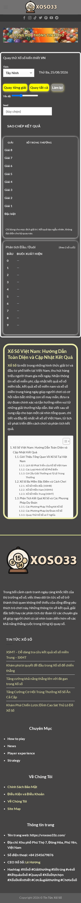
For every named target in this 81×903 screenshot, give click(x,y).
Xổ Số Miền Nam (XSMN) (39, 489)
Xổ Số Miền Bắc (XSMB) (39, 485)
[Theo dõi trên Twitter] (40, 18)
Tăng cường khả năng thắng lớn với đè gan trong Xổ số (37, 681)
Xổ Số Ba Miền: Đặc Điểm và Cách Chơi (43, 481)
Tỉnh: (6, 66)
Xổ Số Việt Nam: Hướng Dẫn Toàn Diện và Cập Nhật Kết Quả (40, 450)
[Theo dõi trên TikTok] (35, 18)
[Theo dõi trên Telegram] (56, 18)
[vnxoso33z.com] (40, 7)
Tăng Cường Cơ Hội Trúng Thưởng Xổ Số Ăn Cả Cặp (38, 694)
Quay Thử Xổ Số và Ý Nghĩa (40, 514)
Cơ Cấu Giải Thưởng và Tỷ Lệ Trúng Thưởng (45, 475)
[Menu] (5, 7)
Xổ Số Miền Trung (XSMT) (40, 493)
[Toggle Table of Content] (64, 441)
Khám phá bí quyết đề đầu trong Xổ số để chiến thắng (40, 667)
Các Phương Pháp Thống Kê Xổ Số (44, 506)
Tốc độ (7, 96)
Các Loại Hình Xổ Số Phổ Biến (42, 469)
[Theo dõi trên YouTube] (51, 18)
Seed (5, 105)
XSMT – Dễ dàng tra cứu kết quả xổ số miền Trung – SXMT (37, 654)
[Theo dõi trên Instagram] (29, 18)
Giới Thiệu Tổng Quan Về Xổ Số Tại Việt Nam (43, 459)
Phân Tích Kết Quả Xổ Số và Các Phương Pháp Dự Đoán (44, 500)
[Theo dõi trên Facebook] (24, 18)
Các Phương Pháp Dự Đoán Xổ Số (44, 510)
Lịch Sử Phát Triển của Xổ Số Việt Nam (46, 465)
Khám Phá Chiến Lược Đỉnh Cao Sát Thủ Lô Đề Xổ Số (39, 707)
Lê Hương (32, 862)
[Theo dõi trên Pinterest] (46, 18)
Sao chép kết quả (23, 126)
